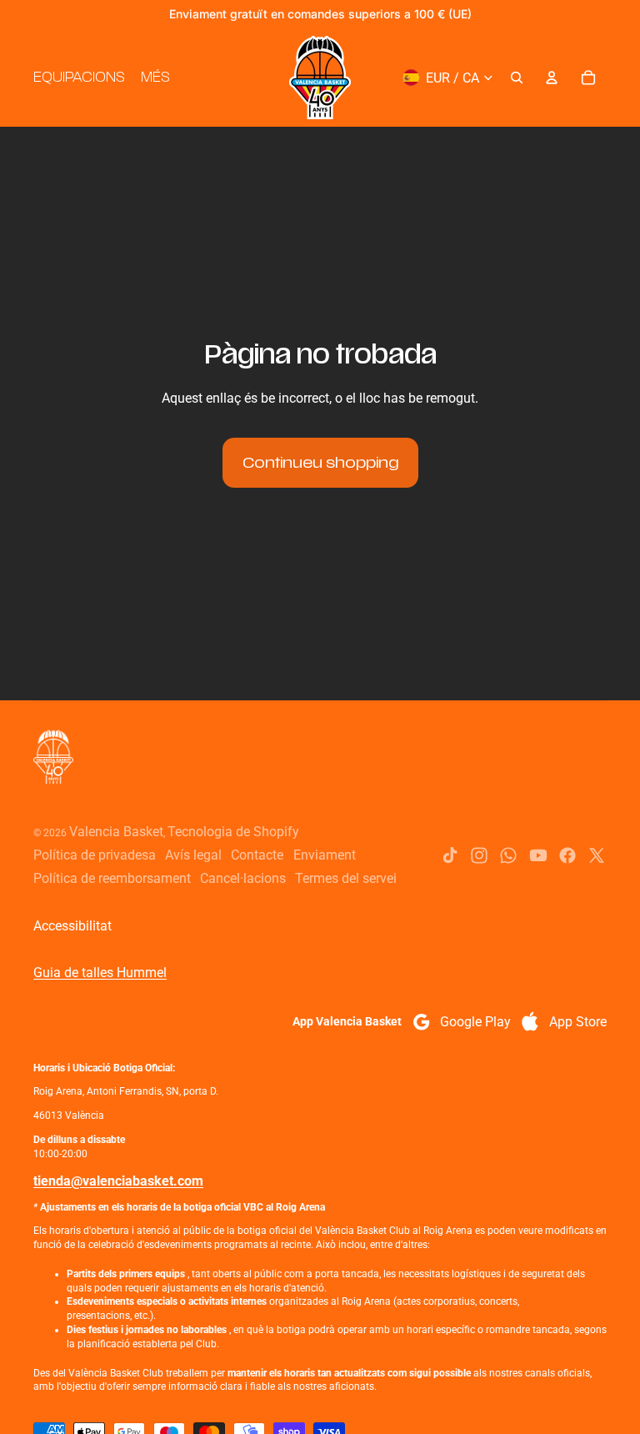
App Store (578, 1022)
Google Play (475, 1022)
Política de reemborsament (112, 878)
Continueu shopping (320, 463)
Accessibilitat (72, 926)
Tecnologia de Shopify (233, 832)
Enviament (324, 855)
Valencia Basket (116, 832)
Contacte (257, 855)
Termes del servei (346, 878)
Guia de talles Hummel (100, 972)
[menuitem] (155, 77)
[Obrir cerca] (516, 77)
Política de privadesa (94, 855)
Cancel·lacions (243, 878)
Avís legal (193, 855)
